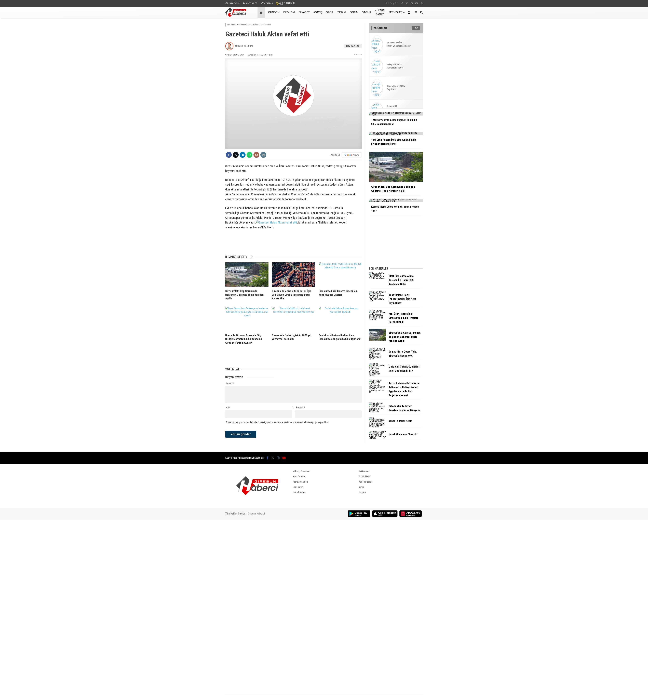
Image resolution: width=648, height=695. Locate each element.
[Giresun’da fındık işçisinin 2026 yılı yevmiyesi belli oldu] (293, 319)
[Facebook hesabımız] (402, 3)
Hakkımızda (364, 471)
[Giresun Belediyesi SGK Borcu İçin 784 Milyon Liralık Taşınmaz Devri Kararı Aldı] (293, 274)
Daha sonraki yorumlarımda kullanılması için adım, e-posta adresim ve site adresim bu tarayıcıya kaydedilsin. (277, 422)
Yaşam (341, 12)
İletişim (362, 492)
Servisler (395, 12)
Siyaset (304, 12)
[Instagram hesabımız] (412, 3)
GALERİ (234, 3)
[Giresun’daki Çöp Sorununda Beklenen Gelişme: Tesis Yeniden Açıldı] (246, 274)
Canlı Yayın (298, 487)
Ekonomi (289, 12)
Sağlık (366, 12)
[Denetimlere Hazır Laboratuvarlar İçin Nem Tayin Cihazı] (377, 300)
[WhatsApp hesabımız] (422, 3)
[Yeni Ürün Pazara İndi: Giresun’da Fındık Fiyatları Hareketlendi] (377, 319)
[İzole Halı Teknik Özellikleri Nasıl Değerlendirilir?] (377, 375)
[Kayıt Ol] (409, 12)
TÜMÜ (415, 28)
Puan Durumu (299, 492)
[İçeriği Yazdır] (263, 155)
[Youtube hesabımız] (416, 3)
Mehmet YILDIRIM (244, 46)
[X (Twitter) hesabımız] (407, 3)
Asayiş (317, 12)
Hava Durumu (299, 476)
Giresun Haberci (256, 513)
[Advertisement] (208, 72)
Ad (228, 407)
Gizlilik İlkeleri (365, 476)
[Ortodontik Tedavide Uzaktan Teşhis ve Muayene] (377, 411)
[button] (262, 12)
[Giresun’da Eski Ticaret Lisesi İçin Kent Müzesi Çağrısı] (340, 274)
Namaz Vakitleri (300, 481)
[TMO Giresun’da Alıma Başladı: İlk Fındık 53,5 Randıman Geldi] (377, 278)
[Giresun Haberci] (235, 16)
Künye (361, 487)
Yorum (230, 383)
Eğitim (353, 12)
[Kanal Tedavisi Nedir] (377, 426)
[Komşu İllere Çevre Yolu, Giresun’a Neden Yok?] (377, 358)
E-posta (300, 407)
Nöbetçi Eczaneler (301, 471)
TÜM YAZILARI (353, 46)
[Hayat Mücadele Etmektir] (377, 438)
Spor (329, 12)
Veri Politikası (365, 481)
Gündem (274, 12)
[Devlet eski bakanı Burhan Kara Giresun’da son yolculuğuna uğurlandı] (340, 319)
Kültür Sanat (380, 12)
